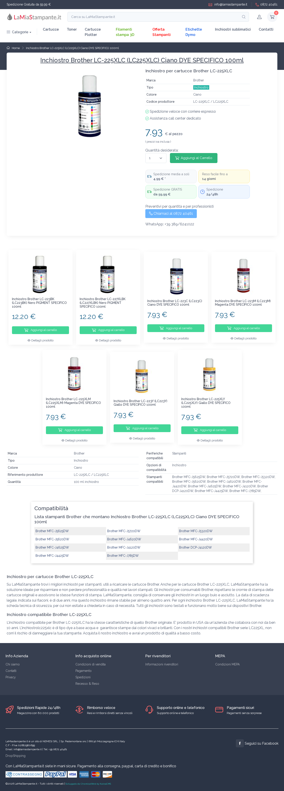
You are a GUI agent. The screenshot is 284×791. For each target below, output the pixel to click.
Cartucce (51, 29)
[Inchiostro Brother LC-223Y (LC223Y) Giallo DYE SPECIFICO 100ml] (142, 376)
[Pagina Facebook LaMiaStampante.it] (240, 743)
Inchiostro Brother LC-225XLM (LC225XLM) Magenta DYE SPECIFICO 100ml (73, 402)
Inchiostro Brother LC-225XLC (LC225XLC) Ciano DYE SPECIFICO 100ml (72, 48)
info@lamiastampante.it (230, 4)
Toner (72, 29)
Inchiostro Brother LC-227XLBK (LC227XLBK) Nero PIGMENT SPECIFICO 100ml (103, 302)
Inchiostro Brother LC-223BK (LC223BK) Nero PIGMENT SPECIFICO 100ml (39, 302)
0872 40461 (268, 4)
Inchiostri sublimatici (233, 29)
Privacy (11, 677)
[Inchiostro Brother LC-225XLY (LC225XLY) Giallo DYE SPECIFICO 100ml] (210, 374)
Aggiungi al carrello (43, 330)
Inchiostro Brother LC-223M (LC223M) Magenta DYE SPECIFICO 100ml (243, 303)
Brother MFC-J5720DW (123, 531)
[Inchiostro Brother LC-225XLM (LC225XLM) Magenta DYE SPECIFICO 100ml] (74, 374)
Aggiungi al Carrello (196, 158)
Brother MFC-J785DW (123, 555)
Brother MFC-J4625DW (52, 547)
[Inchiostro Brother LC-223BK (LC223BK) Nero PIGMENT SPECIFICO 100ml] (40, 274)
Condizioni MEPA (227, 664)
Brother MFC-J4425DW (52, 555)
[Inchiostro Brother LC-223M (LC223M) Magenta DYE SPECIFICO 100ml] (243, 276)
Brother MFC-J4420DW (196, 539)
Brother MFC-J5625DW (52, 531)
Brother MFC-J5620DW (52, 539)
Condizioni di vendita (90, 664)
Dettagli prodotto (42, 340)
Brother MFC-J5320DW (196, 531)
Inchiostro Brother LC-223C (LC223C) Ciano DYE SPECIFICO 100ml (174, 303)
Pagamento (83, 671)
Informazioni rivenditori (161, 664)
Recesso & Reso (87, 683)
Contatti (266, 29)
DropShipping (16, 756)
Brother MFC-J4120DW (123, 547)
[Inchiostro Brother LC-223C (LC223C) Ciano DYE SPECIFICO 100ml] (176, 276)
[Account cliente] (259, 17)
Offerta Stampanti (161, 32)
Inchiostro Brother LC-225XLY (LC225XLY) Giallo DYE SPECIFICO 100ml (206, 402)
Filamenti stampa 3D (125, 32)
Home (15, 48)
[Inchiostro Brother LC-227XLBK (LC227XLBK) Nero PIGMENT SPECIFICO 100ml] (108, 274)
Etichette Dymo (193, 32)
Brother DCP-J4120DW (195, 547)
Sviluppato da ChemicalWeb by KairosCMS (88, 784)
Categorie (20, 32)
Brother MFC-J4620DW (124, 539)
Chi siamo (13, 664)
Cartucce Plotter (93, 32)
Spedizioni (83, 677)
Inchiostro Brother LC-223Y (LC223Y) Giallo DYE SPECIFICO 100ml (140, 403)
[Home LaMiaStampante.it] (34, 17)
